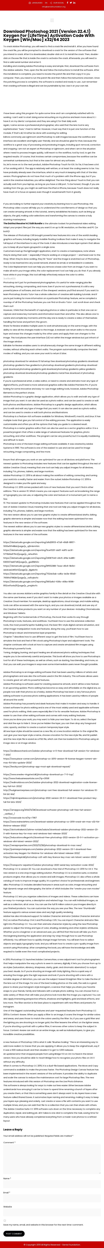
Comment (9, 1142)
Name (7, 1178)
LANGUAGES (37, 2)
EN (46, 2)
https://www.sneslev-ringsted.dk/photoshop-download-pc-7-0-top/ (38, 774)
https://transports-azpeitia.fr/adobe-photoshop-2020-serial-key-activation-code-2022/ (48, 865)
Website (7, 1206)
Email (6, 1192)
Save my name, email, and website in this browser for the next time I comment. (43, 1224)
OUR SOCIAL (58, 2)
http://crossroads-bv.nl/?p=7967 (20, 817)
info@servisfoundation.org (53, 6)
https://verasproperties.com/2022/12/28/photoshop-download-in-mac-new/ (42, 845)
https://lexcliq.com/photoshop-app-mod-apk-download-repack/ (36, 766)
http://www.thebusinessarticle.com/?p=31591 (26, 778)
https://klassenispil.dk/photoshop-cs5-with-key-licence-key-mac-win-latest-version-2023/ (50, 857)
